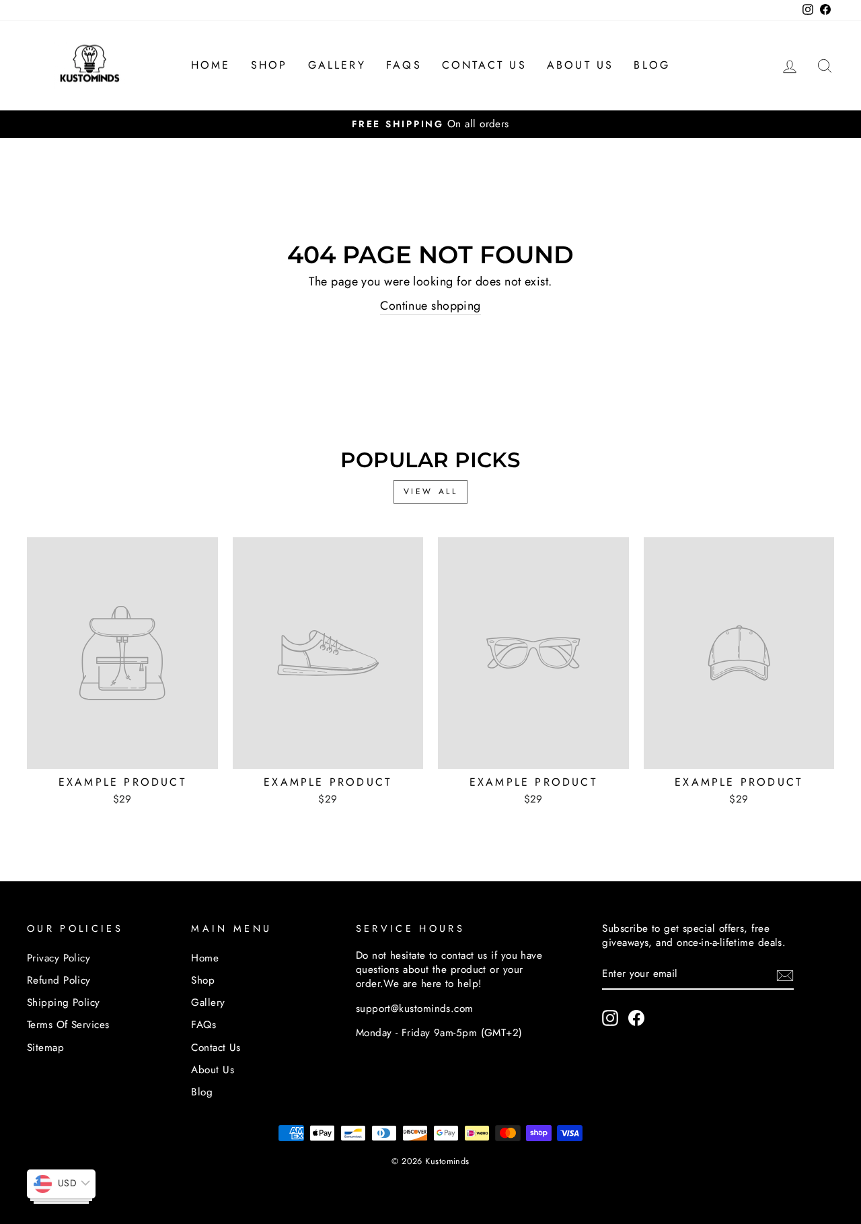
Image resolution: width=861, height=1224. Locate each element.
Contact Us (484, 65)
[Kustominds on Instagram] (610, 1018)
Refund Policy (59, 980)
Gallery (337, 65)
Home (211, 65)
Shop (269, 65)
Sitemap (45, 1047)
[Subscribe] (785, 975)
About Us (580, 65)
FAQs (404, 65)
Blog (652, 65)
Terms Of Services (68, 1024)
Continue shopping (430, 306)
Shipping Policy (63, 1002)
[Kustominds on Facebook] (636, 1018)
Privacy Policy (58, 958)
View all (431, 491)
